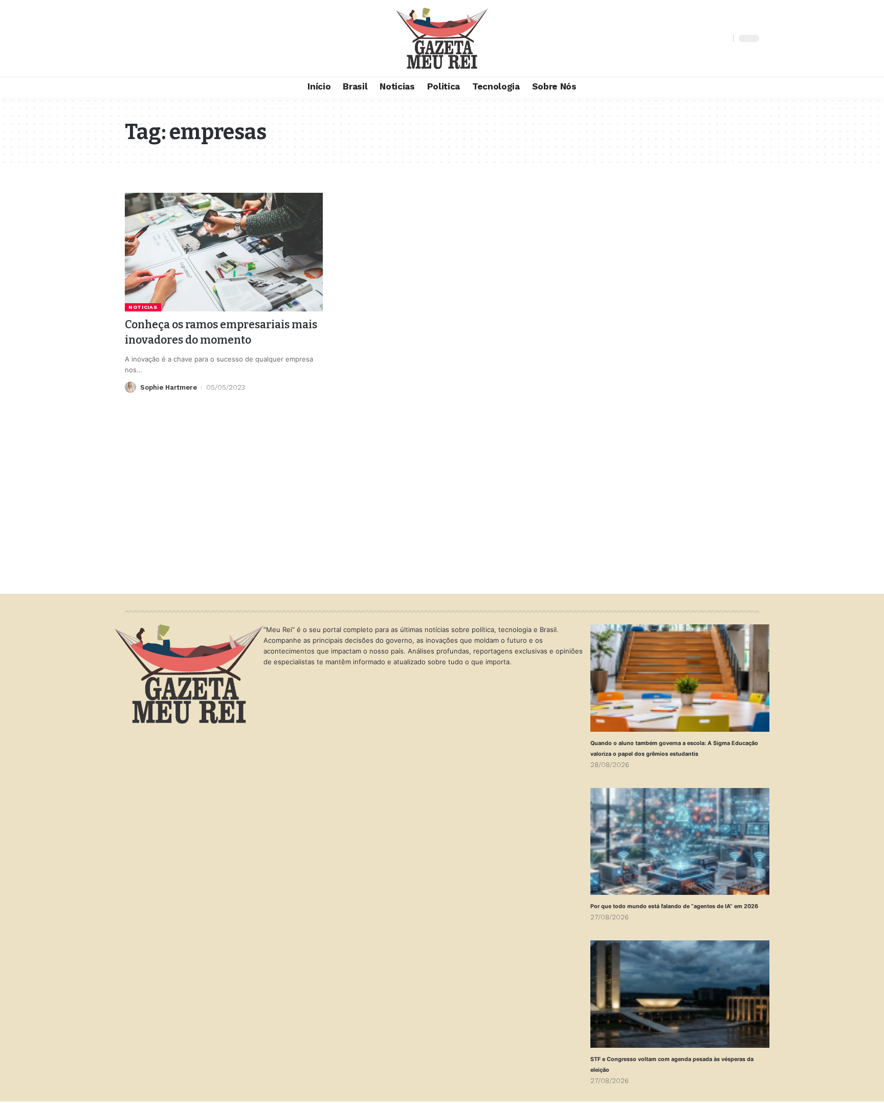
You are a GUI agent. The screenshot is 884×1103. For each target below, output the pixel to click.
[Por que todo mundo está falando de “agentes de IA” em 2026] (679, 841)
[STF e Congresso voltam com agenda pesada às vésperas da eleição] (679, 994)
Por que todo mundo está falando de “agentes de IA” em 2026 (674, 906)
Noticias (143, 307)
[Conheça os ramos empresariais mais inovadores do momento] (224, 252)
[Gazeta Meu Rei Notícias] (442, 38)
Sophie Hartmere (168, 387)
